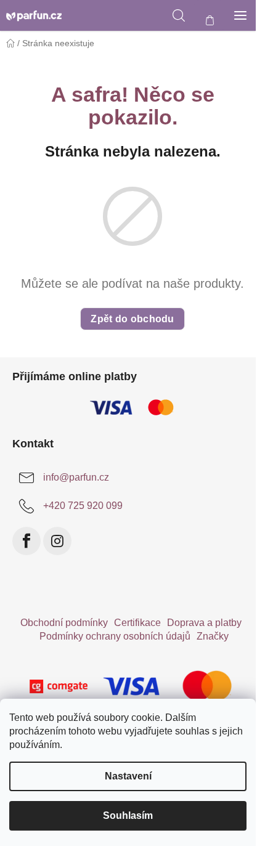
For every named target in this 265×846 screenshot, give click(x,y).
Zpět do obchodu (132, 319)
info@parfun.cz (76, 477)
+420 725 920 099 (83, 505)
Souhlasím (128, 815)
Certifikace (137, 622)
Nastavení (128, 776)
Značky (213, 636)
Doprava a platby (204, 622)
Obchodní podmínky (64, 622)
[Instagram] (57, 541)
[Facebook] (26, 541)
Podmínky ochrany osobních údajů (114, 636)
